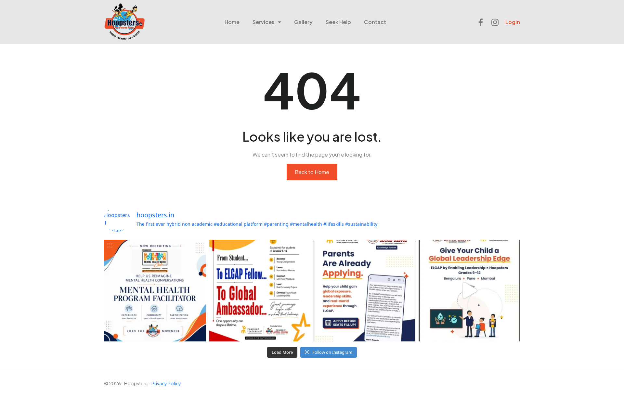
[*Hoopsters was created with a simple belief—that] (155, 290)
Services (264, 22)
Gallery (303, 22)
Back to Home (312, 172)
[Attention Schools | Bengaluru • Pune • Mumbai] (260, 290)
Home (232, 22)
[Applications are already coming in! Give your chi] (364, 290)
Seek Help (338, 22)
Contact (375, 22)
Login (512, 22)
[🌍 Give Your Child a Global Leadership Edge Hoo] (469, 290)
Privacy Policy (166, 383)
